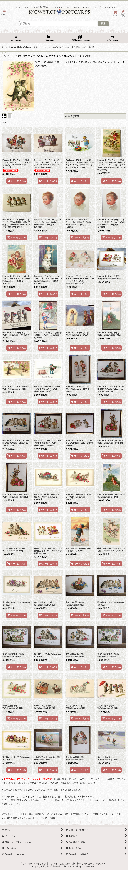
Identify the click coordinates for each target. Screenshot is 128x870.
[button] (4, 12)
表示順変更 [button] (73, 116)
